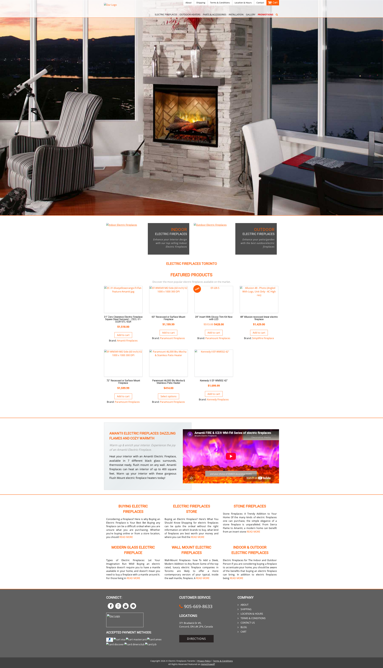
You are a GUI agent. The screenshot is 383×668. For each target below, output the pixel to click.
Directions (196, 639)
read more (126, 537)
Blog (244, 627)
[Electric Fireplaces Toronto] (110, 4)
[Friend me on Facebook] (111, 606)
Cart (243, 631)
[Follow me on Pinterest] (133, 606)
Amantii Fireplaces (127, 340)
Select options (169, 396)
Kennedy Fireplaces (218, 399)
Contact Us (248, 622)
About (189, 2)
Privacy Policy (204, 660)
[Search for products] (277, 12)
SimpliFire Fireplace (263, 338)
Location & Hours (243, 2)
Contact (260, 2)
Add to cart (123, 335)
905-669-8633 (197, 606)
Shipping (200, 2)
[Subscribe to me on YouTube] (126, 606)
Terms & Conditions (220, 2)
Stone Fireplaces (250, 506)
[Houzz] (118, 606)
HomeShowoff (208, 664)
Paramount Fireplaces (172, 338)
